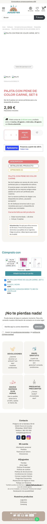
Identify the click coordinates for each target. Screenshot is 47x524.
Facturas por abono (24, 452)
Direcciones (23, 454)
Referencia (7, 81)
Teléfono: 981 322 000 (23, 430)
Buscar (40, 17)
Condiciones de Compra (23, 474)
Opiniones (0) (16, 170)
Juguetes (23, 500)
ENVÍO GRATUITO (34, 354)
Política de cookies (23, 469)
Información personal (23, 447)
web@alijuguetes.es (23, 433)
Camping (23, 504)
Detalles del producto (21, 166)
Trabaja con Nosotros (23, 483)
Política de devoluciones (23, 472)
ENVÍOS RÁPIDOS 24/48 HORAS (13, 390)
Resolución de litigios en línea (23, 481)
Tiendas (23, 463)
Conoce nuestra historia (23, 476)
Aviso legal (23, 465)
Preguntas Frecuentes (23, 478)
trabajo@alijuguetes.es (34, 485)
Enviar (39, 327)
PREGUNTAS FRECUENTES (35, 388)
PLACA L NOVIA (13, 284)
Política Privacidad (23, 467)
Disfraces (23, 502)
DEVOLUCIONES (14, 354)
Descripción (16, 162)
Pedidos (24, 449)
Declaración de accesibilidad (23, 491)
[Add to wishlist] (37, 133)
